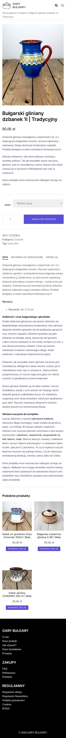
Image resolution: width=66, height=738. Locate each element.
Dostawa (7, 677)
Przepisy (7, 653)
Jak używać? (9, 645)
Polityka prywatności (13, 700)
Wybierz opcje (17, 549)
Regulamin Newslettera (15, 696)
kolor (8, 205)
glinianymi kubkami (42, 418)
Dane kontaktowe (11, 649)
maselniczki (35, 435)
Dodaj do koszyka (44, 219)
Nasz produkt (9, 641)
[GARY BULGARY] (6, 5)
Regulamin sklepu (12, 692)
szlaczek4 (13, 243)
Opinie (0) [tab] (52, 257)
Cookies (6, 704)
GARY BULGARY (19, 5)
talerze (11, 439)
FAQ (4, 668)
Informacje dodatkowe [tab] (27, 257)
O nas (5, 637)
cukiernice (22, 435)
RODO (6, 708)
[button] (56, 5)
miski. (19, 439)
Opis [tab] (5, 257)
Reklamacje (8, 673)
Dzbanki (22, 13)
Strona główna (9, 13)
